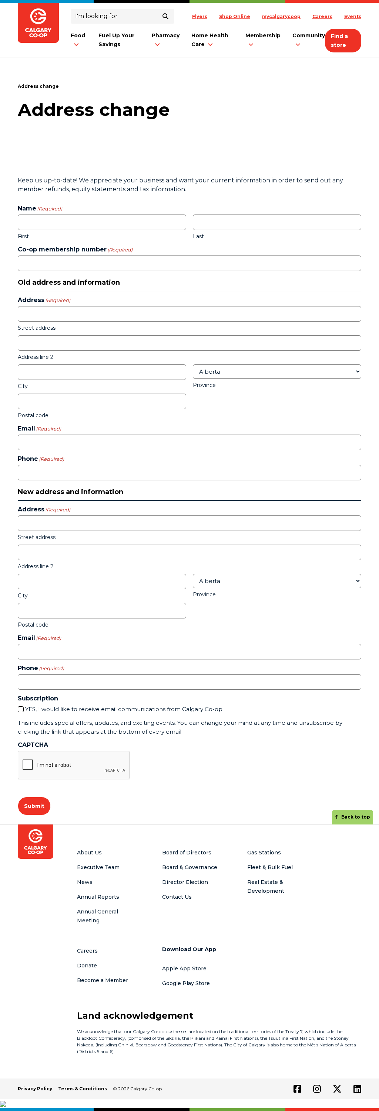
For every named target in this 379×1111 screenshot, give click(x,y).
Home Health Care (209, 40)
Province (204, 385)
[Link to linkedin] (357, 1088)
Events (352, 16)
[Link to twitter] (337, 1088)
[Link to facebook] (297, 1088)
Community (308, 35)
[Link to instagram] (317, 1088)
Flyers (199, 16)
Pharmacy (166, 35)
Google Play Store (186, 983)
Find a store (339, 40)
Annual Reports (98, 897)
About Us (89, 852)
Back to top (355, 817)
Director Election (185, 882)
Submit (34, 806)
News (85, 882)
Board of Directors (186, 852)
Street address (37, 328)
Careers (322, 16)
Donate (87, 965)
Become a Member (102, 980)
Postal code (33, 415)
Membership (263, 35)
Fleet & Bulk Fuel (270, 867)
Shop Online (234, 16)
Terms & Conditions (82, 1088)
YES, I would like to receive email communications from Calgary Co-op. (124, 709)
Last (198, 236)
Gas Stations (264, 852)
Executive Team (98, 867)
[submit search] (165, 16)
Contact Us (177, 897)
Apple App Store (184, 968)
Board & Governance (189, 867)
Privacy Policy (35, 1088)
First (23, 236)
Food (78, 35)
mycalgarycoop (281, 16)
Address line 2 (35, 357)
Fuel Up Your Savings (116, 40)
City (23, 386)
